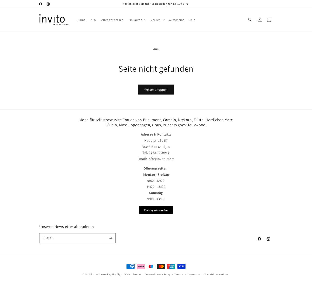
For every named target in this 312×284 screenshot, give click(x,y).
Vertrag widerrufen (156, 210)
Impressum (194, 274)
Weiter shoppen (156, 90)
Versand (179, 274)
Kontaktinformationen (216, 274)
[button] (137, 19)
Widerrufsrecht (132, 274)
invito (94, 274)
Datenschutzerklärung (157, 274)
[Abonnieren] (110, 238)
